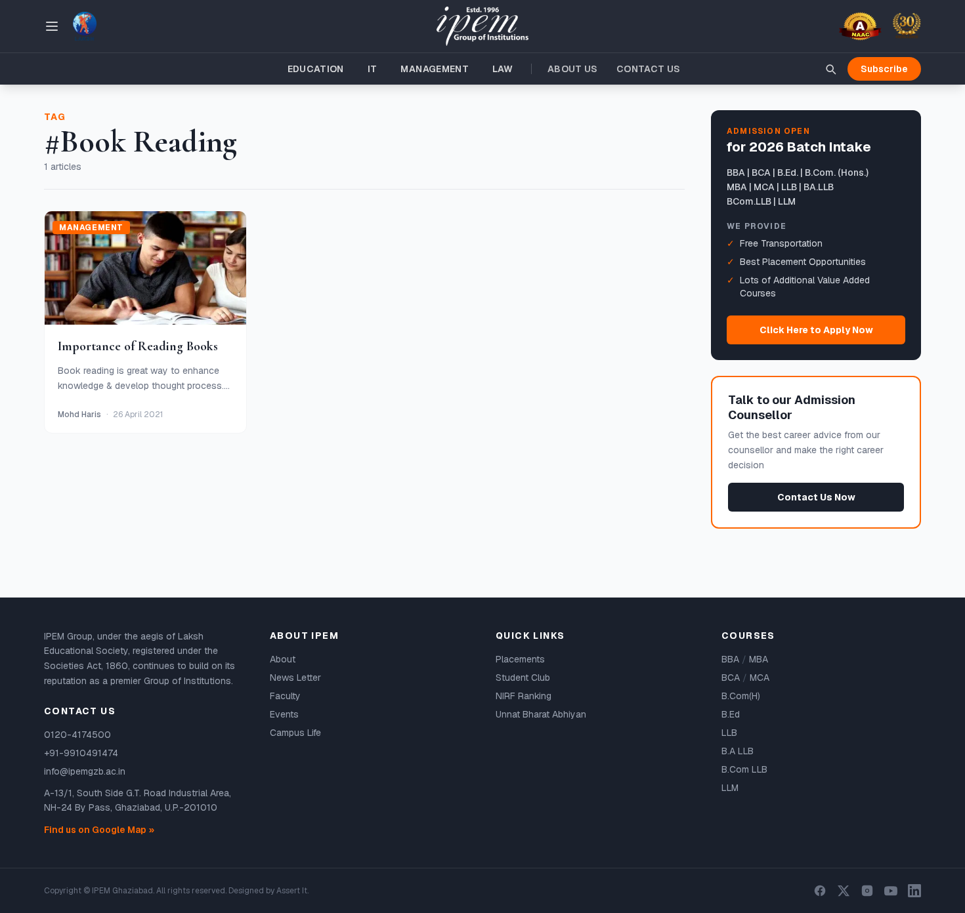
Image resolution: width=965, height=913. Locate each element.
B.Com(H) (740, 696)
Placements (520, 659)
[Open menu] (52, 26)
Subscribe (884, 69)
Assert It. (292, 890)
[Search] (830, 69)
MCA (759, 677)
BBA (730, 659)
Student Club (523, 677)
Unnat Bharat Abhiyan (541, 714)
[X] (843, 890)
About (282, 659)
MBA (758, 659)
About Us (572, 69)
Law (502, 69)
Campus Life (295, 733)
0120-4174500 (77, 735)
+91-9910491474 (81, 753)
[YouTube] (890, 890)
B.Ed (730, 714)
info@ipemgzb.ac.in (84, 771)
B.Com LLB (744, 769)
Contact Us (648, 69)
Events (284, 714)
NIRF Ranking (523, 696)
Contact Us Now (816, 497)
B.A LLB (737, 751)
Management (434, 69)
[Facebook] (819, 890)
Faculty (285, 696)
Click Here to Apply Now (816, 330)
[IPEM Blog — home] (482, 27)
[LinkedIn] (914, 890)
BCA (730, 677)
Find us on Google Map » (99, 830)
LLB (729, 733)
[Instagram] (867, 890)
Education (316, 69)
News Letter (295, 677)
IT (372, 69)
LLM (730, 788)
